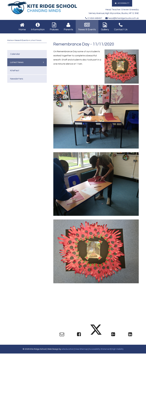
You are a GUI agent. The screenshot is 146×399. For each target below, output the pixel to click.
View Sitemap (81, 349)
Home (10, 40)
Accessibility (123, 3)
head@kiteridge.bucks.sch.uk (123, 18)
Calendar (15, 54)
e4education (68, 349)
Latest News (35, 40)
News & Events (21, 40)
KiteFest (14, 70)
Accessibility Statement (100, 349)
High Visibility (117, 349)
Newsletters (16, 79)
